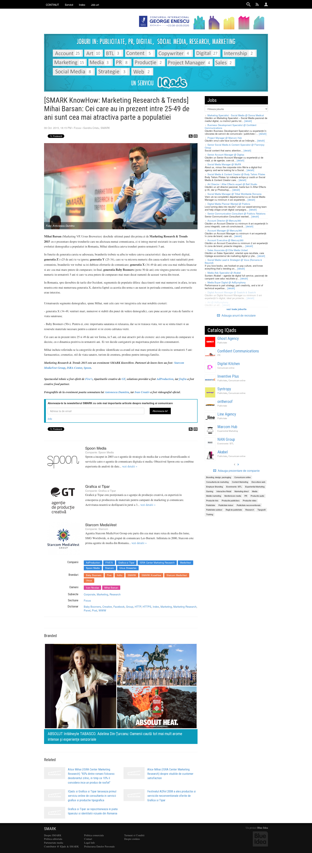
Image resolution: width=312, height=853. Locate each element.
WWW (102, 610)
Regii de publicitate (234, 509)
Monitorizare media (232, 495)
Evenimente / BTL (225, 443)
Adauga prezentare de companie (238, 471)
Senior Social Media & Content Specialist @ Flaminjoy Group (235, 146)
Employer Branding (214, 486)
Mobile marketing (213, 495)
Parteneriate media (53, 842)
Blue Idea (262, 828)
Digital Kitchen (228, 363)
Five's (89, 379)
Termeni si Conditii (134, 835)
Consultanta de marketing (217, 481)
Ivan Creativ (142, 392)
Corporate (89, 594)
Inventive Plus (228, 376)
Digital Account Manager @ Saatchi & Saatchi (231, 292)
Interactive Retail (223, 491)
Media (254, 491)
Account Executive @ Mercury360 (225, 240)
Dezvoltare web (258, 481)
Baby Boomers (93, 575)
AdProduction (165, 379)
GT (123, 379)
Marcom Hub (227, 427)
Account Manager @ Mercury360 (224, 230)
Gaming (209, 491)
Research (115, 594)
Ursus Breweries (127, 568)
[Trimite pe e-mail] (196, 136)
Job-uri (95, 4)
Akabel (222, 452)
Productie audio (257, 495)
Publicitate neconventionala (248, 505)
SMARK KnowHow (151, 575)
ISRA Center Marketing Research (157, 562)
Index (156, 606)
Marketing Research (184, 606)
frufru (183, 379)
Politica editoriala (53, 839)
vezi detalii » (129, 466)
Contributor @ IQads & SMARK (61, 846)
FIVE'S (109, 562)
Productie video (249, 500)
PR (218, 355)
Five (109, 575)
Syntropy (224, 389)
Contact (88, 839)
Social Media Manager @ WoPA (224, 164)
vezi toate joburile (236, 309)
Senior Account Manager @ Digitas (225, 154)
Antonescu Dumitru (117, 392)
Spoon (87, 368)
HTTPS (147, 606)
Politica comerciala (94, 835)
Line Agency (226, 414)
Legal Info (89, 842)
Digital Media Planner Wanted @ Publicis (228, 203)
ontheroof (225, 401)
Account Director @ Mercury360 (224, 220)
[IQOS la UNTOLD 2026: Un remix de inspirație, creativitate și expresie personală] (121, 693)
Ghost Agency (228, 338)
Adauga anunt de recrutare (238, 315)
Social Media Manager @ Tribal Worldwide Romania (234, 194)
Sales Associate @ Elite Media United (227, 250)
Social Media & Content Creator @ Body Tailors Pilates (236, 174)
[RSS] (191, 136)
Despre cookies (132, 839)
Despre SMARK (52, 835)
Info (50, 419)
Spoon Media (95, 448)
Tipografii (261, 509)
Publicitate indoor (225, 505)
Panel (87, 610)
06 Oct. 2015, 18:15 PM (58, 128)
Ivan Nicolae (92, 587)
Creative (107, 606)
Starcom (103, 529)
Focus (77, 128)
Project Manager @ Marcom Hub (224, 138)
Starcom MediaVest (101, 524)
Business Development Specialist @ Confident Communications (230, 126)
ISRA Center (74, 368)
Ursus (89, 580)
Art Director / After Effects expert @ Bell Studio (232, 184)
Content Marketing (240, 481)
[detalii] (248, 121)
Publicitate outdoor (214, 509)
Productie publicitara (230, 500)
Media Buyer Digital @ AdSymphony (226, 282)
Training (209, 514)
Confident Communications (238, 351)
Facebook (119, 606)
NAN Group (226, 439)
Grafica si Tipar (97, 486)
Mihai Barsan (111, 587)
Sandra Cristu (91, 128)
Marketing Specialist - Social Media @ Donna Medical (235, 115)
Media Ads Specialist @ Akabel (224, 272)
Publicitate (222, 342)
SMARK (105, 128)
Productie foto (212, 500)
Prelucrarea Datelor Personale (99, 846)
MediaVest (185, 562)
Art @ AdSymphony (217, 302)
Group (129, 606)
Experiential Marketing (227, 430)
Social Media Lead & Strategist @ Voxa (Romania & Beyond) (233, 261)
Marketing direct (242, 491)
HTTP (138, 606)
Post (94, 610)
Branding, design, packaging (218, 477)
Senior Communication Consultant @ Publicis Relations (236, 213)
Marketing (102, 594)
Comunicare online (225, 367)
